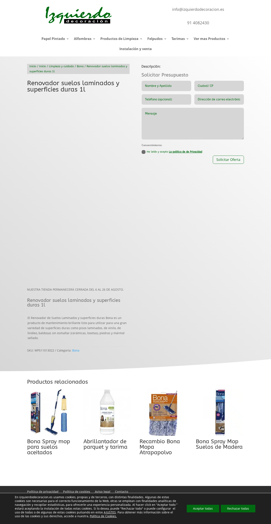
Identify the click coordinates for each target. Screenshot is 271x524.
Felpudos (155, 39)
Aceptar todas (203, 508)
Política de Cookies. (103, 516)
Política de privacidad (42, 492)
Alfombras (82, 39)
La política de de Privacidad (185, 151)
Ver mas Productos (209, 39)
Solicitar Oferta (228, 159)
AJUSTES (110, 512)
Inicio (32, 66)
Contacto (121, 492)
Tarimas (178, 39)
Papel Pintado (53, 39)
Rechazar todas (238, 508)
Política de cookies (76, 492)
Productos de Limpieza (119, 39)
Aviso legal (102, 492)
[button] (29, 99)
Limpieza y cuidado (61, 66)
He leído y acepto (174, 151)
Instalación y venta (135, 49)
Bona (80, 66)
